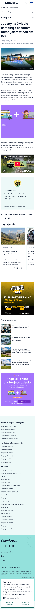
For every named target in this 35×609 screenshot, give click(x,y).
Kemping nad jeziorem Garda (8, 426)
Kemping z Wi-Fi (5, 507)
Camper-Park (4, 495)
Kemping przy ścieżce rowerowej (10, 498)
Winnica (3, 476)
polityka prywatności (18, 594)
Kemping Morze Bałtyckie (8, 429)
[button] (17, 17)
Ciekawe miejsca (28, 43)
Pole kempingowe (5, 513)
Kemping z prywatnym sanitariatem (10, 485)
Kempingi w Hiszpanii (6, 449)
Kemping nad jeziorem (7, 523)
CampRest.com (10, 43)
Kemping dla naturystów (7, 470)
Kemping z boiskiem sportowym (9, 491)
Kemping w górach (6, 479)
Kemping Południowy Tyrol (8, 432)
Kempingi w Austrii (6, 459)
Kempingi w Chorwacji (7, 456)
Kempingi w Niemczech (7, 453)
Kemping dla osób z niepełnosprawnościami (12, 504)
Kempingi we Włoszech (7, 446)
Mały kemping (5, 501)
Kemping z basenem (6, 516)
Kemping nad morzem (6, 526)
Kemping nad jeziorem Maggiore (9, 438)
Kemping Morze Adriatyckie (8, 435)
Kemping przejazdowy (7, 488)
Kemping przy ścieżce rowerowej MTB (11, 473)
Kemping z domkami (6, 529)
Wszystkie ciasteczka (12, 598)
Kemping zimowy (5, 482)
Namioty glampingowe (7, 519)
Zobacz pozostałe (6, 462)
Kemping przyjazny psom (7, 510)
